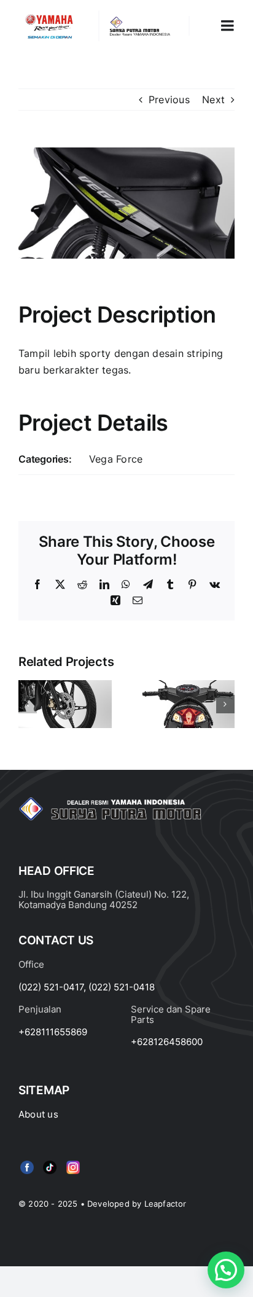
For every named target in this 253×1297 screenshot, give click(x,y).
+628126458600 (167, 1042)
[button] (27, 704)
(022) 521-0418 (121, 987)
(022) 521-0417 (51, 987)
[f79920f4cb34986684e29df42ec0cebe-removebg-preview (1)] (27, 1163)
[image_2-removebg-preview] (49, 15)
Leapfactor (165, 1204)
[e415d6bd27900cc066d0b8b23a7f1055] (50, 1163)
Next (213, 99)
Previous (169, 99)
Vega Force (115, 459)
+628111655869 (52, 1032)
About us (38, 1114)
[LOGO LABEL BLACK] (138, 21)
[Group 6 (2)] (73, 1163)
